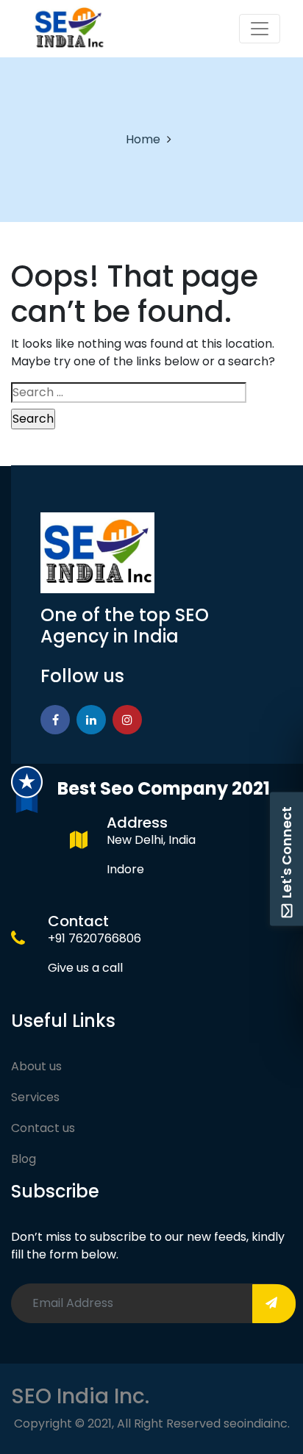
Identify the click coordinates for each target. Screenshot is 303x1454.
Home (143, 139)
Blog (23, 1158)
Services (35, 1097)
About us (36, 1066)
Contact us (43, 1128)
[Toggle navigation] (259, 28)
